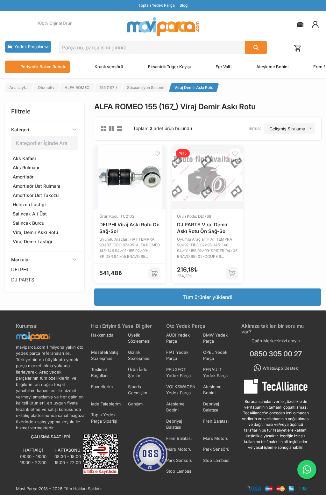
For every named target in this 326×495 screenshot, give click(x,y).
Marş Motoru (216, 438)
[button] (28, 47)
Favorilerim (102, 386)
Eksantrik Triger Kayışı (169, 66)
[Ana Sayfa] (163, 26)
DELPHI (19, 269)
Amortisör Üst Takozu (36, 195)
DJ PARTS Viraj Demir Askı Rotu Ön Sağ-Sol (202, 228)
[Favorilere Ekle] (157, 154)
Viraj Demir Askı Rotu (35, 232)
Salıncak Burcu (28, 223)
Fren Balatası (216, 421)
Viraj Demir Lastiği (32, 241)
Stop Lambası (216, 460)
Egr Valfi (223, 66)
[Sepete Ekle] (154, 273)
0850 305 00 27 (276, 354)
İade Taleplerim (106, 403)
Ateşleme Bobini (272, 66)
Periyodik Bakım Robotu (43, 66)
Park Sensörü (216, 449)
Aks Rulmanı (26, 167)
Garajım (135, 403)
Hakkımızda (102, 335)
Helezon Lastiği (29, 204)
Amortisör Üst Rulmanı (36, 186)
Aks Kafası (24, 158)
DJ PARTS (22, 280)
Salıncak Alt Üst (30, 213)
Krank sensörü (109, 66)
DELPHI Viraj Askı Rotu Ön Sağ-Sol (129, 228)
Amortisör (23, 176)
